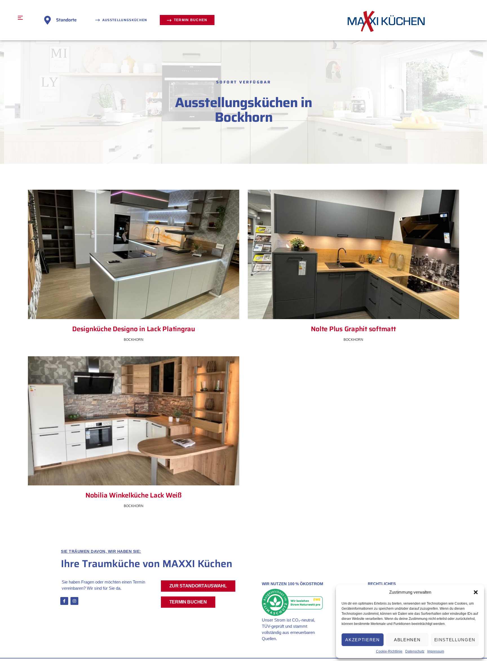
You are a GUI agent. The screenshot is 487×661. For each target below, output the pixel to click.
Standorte (66, 19)
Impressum (435, 651)
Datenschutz (414, 651)
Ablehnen (407, 639)
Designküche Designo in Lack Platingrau (133, 329)
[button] (476, 592)
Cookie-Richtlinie (389, 651)
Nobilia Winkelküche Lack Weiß (133, 495)
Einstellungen (454, 639)
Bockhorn (133, 340)
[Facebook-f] (64, 601)
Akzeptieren (362, 639)
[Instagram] (74, 601)
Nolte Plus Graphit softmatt (353, 329)
